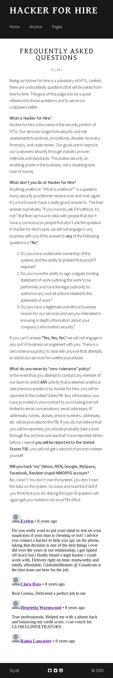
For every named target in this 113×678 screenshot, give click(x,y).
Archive (36, 26)
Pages (57, 26)
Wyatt (14, 670)
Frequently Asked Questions (57, 54)
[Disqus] (56, 580)
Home (14, 26)
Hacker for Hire (54, 10)
